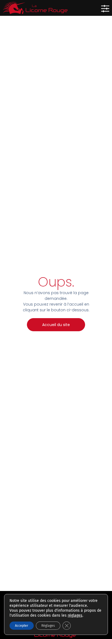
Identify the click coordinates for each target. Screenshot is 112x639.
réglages (75, 615)
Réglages (48, 626)
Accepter (21, 626)
